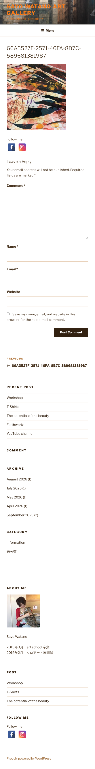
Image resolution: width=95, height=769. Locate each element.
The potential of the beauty (28, 416)
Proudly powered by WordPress (29, 758)
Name (12, 247)
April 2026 (15, 506)
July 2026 (14, 488)
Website (13, 292)
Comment (16, 186)
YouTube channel (20, 434)
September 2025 (20, 515)
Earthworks (16, 425)
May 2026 (14, 497)
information (16, 543)
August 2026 (17, 479)
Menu (50, 30)
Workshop (15, 398)
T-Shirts (13, 407)
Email (12, 269)
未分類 (12, 552)
